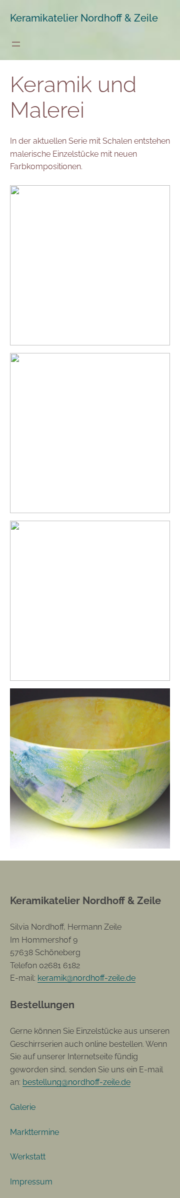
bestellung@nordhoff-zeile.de (76, 1082)
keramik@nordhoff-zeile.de (87, 978)
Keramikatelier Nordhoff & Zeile (84, 18)
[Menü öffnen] (16, 44)
